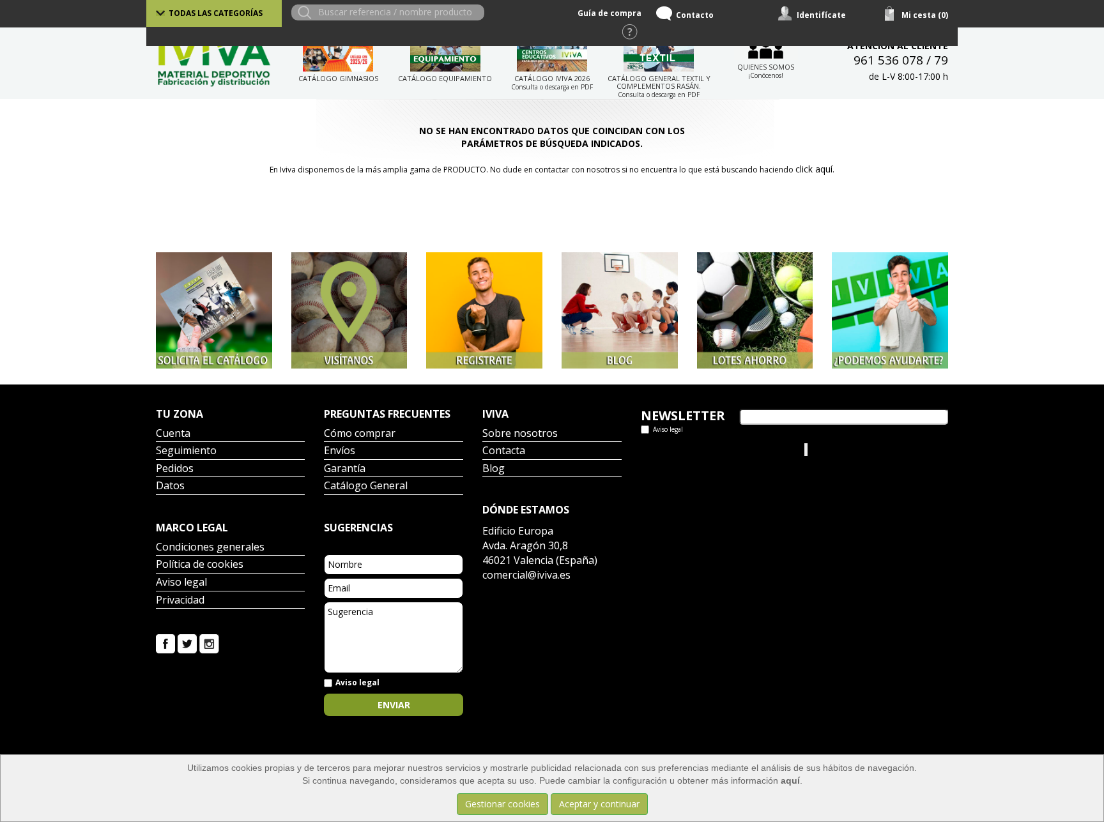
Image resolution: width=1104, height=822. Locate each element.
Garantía (344, 469)
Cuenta (173, 434)
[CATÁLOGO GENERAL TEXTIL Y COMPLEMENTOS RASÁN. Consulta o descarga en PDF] (658, 53)
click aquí (813, 169)
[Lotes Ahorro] (755, 310)
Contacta (503, 451)
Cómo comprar (359, 434)
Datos (170, 486)
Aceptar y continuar (599, 804)
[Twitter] (187, 643)
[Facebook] (165, 643)
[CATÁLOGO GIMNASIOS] (338, 53)
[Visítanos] (349, 310)
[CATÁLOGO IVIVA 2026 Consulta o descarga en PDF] (552, 53)
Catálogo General (366, 486)
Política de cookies (199, 565)
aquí (790, 780)
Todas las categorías (216, 13)
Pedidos (175, 469)
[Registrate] (484, 310)
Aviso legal (181, 583)
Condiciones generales (210, 548)
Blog (493, 469)
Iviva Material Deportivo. (858, 449)
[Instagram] (209, 643)
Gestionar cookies (502, 804)
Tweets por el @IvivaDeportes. (704, 449)
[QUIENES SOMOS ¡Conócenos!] (765, 47)
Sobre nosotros (520, 434)
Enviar (394, 705)
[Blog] (620, 310)
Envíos (339, 451)
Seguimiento (186, 451)
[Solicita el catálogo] (214, 310)
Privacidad (180, 601)
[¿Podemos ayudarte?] (890, 310)
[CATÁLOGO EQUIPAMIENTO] (444, 53)
